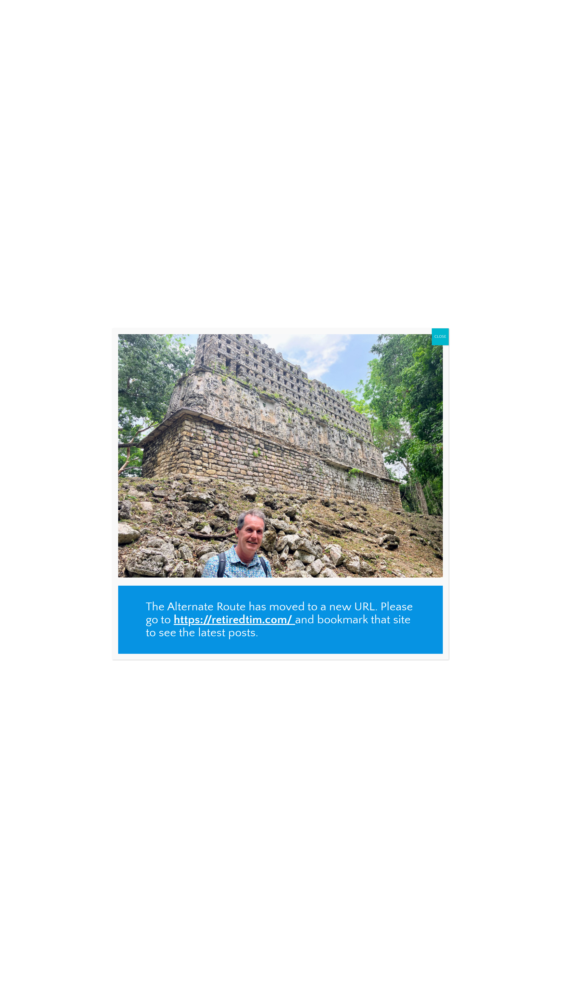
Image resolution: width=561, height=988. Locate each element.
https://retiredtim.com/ (233, 619)
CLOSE (440, 337)
